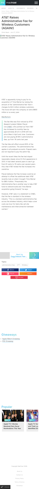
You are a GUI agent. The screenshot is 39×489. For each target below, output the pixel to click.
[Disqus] (20, 305)
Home (3, 11)
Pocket (20, 277)
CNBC (9, 127)
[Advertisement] (19, 77)
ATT (18, 265)
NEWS (4, 8)
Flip (11, 273)
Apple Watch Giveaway (11, 339)
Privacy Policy (19, 478)
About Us (19, 471)
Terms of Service (19, 482)
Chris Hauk (5, 32)
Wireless (25, 265)
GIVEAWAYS (21, 8)
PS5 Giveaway (7, 341)
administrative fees (8, 265)
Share (12, 270)
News (7, 11)
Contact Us (19, 475)
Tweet (30, 270)
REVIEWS (30, 8)
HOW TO (11, 8)
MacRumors (6, 117)
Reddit (30, 273)
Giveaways (19, 485)
